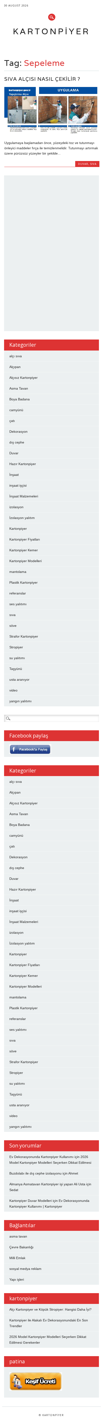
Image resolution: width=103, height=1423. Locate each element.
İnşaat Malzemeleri (23, 496)
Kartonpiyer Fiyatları (24, 539)
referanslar (17, 593)
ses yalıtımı (18, 604)
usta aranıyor (19, 679)
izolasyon (16, 507)
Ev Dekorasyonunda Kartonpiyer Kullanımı (41, 1157)
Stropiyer (16, 647)
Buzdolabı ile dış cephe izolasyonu (35, 1173)
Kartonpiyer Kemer (23, 550)
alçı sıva (15, 356)
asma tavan (18, 1236)
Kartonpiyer (51, 31)
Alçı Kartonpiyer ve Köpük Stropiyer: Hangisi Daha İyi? (50, 1309)
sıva (93, 164)
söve (13, 626)
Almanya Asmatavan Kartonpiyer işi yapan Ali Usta (47, 1184)
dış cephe (16, 442)
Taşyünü (15, 669)
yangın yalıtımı (20, 701)
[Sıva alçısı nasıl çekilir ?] (51, 132)
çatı (12, 421)
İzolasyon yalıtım (22, 518)
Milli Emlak (17, 1258)
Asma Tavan (18, 388)
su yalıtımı (17, 658)
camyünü (16, 410)
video (13, 690)
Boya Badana (19, 399)
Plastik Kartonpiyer (23, 582)
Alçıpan (15, 367)
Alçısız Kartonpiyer (23, 378)
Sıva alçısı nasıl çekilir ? (42, 79)
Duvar (83, 164)
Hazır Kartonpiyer (22, 464)
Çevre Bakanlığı (21, 1247)
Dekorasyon (18, 431)
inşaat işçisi (18, 485)
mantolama (17, 572)
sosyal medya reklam (25, 1269)
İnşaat (14, 475)
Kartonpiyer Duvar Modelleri (30, 1201)
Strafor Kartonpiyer (23, 636)
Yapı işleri (16, 1279)
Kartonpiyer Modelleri (25, 561)
